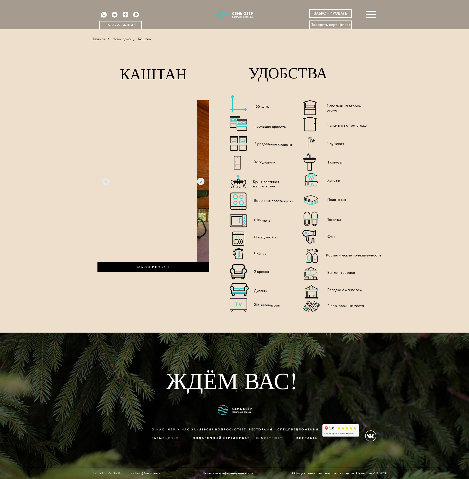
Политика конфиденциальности (228, 473)
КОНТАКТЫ (307, 438)
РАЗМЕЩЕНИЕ (165, 438)
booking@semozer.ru (145, 473)
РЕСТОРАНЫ (261, 429)
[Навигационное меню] (371, 15)
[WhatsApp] (103, 17)
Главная (99, 39)
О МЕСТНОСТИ (270, 438)
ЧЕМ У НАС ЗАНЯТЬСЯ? (191, 429)
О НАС (158, 429)
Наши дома (121, 39)
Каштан (144, 39)
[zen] (125, 17)
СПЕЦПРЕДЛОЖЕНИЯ (298, 429)
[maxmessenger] (136, 17)
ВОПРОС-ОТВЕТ (230, 429)
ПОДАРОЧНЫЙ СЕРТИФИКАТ (221, 438)
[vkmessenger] (114, 17)
